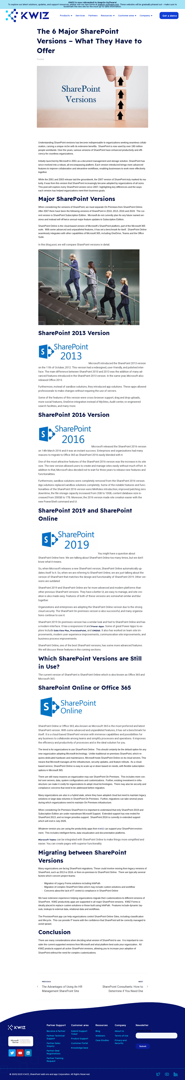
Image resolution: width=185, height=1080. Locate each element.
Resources (106, 15)
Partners (93, 15)
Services (80, 15)
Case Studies (102, 1040)
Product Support (79, 1038)
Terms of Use (121, 1035)
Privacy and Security (121, 1042)
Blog (98, 1031)
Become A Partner (56, 1031)
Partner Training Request (55, 1059)
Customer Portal (79, 1043)
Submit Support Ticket (79, 1032)
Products (65, 15)
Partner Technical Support (56, 1037)
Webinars (100, 1035)
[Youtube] (20, 1052)
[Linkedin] (28, 1052)
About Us (119, 1031)
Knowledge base (79, 1048)
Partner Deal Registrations (53, 1052)
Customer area (126, 15)
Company (145, 15)
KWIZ (101, 828)
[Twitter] (12, 1052)
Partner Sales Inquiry (53, 1044)
